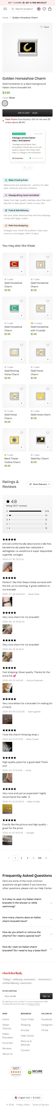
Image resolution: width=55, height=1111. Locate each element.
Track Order (27, 1019)
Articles (25, 1030)
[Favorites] (44, 9)
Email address (9, 991)
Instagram (47, 1024)
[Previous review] (24, 167)
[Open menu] (5, 9)
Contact (25, 1050)
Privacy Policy (34, 1004)
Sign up (46, 996)
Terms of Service (40, 1104)
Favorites (7, 1043)
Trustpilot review (37, 158)
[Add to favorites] (21, 257)
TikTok (44, 1030)
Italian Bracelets (7, 1035)
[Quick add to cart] (21, 271)
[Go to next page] (46, 858)
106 (40, 858)
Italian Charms (6, 1026)
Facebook (46, 1019)
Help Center (27, 1035)
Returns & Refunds (26, 1043)
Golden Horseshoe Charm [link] (25, 17)
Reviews (6, 1048)
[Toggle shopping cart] (50, 9)
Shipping (26, 1024)
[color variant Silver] (4, 103)
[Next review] (30, 167)
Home (5, 17)
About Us (7, 1053)
